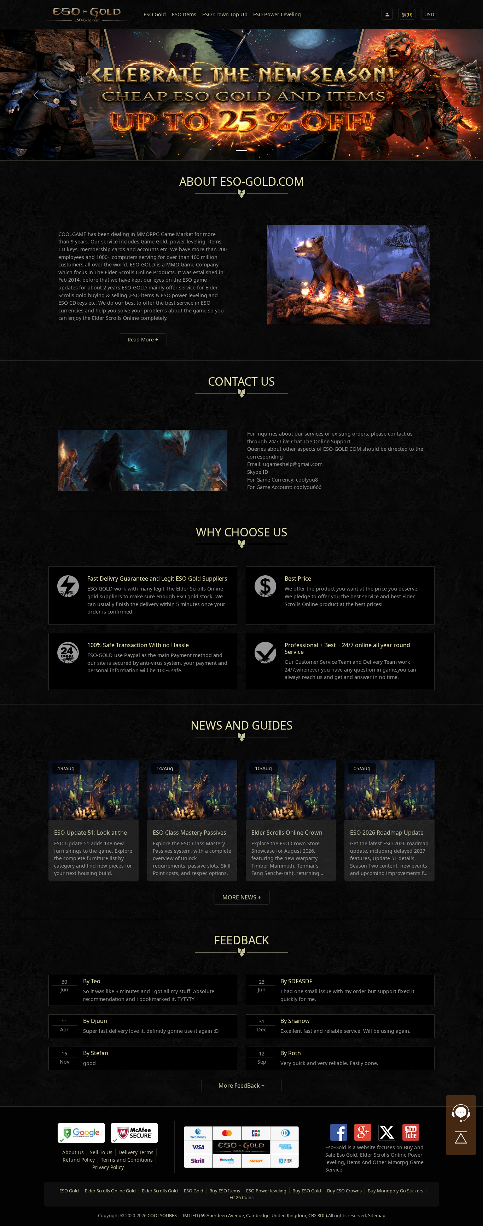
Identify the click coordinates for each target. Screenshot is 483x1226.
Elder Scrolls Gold (160, 1190)
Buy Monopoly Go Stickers (395, 1190)
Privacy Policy (108, 1167)
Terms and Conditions (127, 1159)
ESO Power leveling (266, 1190)
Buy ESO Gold (306, 1190)
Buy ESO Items (224, 1190)
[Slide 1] (241, 150)
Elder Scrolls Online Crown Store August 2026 (312, 832)
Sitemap (376, 1215)
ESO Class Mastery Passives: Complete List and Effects (225, 832)
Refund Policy (79, 1159)
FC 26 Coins (241, 1197)
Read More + (143, 339)
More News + (241, 897)
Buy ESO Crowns (344, 1190)
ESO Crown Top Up (225, 14)
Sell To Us (101, 1152)
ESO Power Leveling (277, 14)
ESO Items (184, 14)
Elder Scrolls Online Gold (110, 1190)
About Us (73, 1152)
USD (429, 14)
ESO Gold (155, 14)
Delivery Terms (135, 1152)
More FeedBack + (241, 1085)
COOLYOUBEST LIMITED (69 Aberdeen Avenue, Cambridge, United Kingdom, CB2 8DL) (237, 1215)
